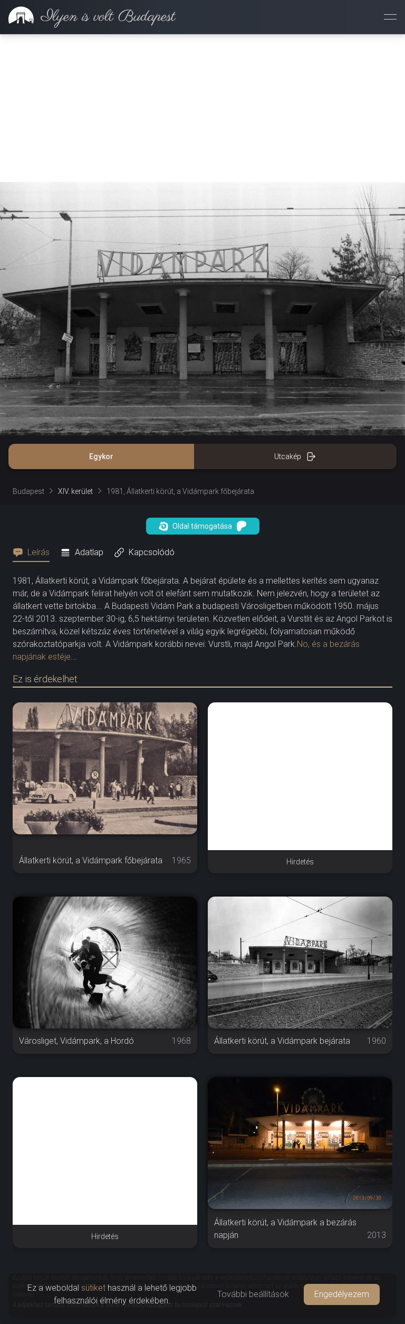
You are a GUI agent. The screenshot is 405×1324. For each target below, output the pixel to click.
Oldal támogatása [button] (202, 526)
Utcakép (287, 456)
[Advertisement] (202, 108)
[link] (88, 17)
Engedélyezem (341, 1294)
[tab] (34, 552)
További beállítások (253, 1294)
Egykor (101, 456)
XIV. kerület (75, 491)
